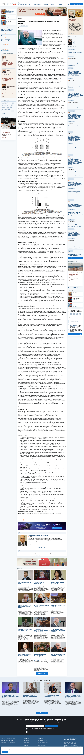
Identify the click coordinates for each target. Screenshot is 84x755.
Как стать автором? (42, 547)
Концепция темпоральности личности (24, 583)
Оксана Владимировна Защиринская (77, 40)
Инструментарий (37, 4)
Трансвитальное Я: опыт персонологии (39, 583)
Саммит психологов (5, 50)
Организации (45, 4)
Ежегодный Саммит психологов (7, 740)
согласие (73, 326)
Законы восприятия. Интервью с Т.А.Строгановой (58, 583)
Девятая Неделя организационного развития (75, 53)
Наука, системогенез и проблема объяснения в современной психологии (58, 655)
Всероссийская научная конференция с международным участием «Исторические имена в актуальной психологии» (75, 184)
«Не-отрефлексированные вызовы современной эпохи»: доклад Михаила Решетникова (73, 696)
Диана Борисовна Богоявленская (72, 20)
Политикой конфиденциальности (75, 325)
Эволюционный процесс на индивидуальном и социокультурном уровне (10, 696)
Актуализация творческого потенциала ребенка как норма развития (30, 696)
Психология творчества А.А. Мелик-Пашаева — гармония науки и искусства (58, 630)
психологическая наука (23, 25)
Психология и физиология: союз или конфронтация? (25, 630)
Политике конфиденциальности (36, 749)
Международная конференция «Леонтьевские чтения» (74, 255)
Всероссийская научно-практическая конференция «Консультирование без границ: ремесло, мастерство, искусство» (75, 225)
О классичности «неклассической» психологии (58, 606)
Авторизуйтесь (37, 554)
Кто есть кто (28, 4)
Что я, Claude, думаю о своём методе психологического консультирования (7, 30)
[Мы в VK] (74, 314)
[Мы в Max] (80, 314)
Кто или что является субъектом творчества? (41, 606)
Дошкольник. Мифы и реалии (7, 35)
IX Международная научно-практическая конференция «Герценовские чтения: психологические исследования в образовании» (74, 106)
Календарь (59, 4)
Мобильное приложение (43, 742)
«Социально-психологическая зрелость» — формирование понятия (24, 606)
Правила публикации (42, 745)
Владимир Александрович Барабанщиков (28, 27)
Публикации (21, 4)
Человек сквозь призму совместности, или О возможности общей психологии (41, 630)
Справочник (52, 4)
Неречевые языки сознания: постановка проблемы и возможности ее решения (24, 655)
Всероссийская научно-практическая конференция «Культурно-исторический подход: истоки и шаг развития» (75, 234)
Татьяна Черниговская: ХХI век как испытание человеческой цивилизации (51, 696)
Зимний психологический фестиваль (8, 742)
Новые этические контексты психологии (7, 47)
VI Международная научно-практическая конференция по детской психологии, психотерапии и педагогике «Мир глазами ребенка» (75, 95)
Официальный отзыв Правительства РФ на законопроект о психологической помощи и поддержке (8, 41)
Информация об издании (43, 743)
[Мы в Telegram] (70, 314)
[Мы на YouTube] (77, 314)
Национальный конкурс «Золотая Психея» (9, 743)
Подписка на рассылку (42, 740)
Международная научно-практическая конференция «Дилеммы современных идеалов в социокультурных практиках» (75, 205)
